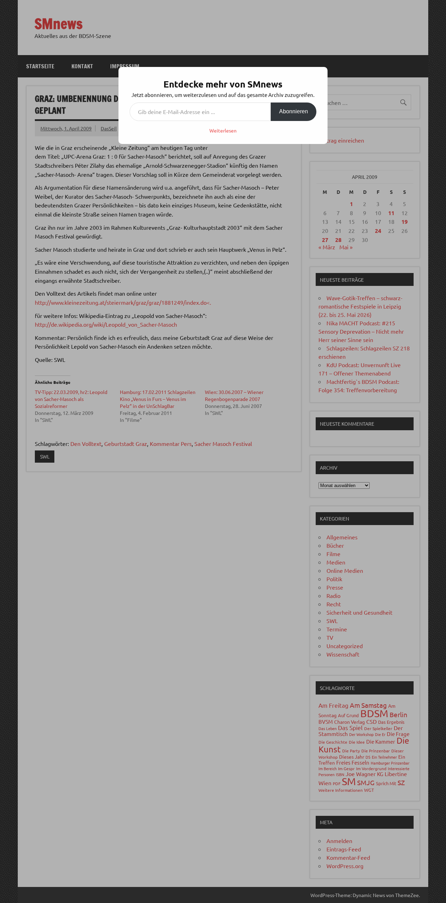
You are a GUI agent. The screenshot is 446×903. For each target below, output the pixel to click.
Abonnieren (293, 111)
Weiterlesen (223, 130)
